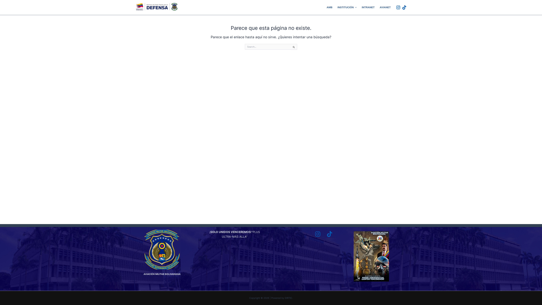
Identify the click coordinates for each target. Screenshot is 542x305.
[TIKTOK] (404, 7)
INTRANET (368, 7)
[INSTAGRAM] (398, 7)
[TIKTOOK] (329, 234)
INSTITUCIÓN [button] (345, 7)
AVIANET (385, 7)
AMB (329, 7)
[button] (355, 7)
